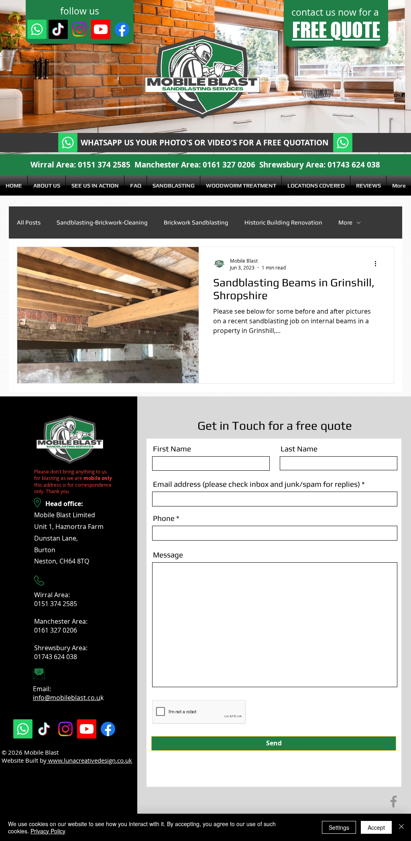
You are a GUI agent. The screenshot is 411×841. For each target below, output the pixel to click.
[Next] (366, 77)
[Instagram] (79, 29)
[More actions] (378, 264)
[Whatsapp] (37, 29)
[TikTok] (58, 29)
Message (168, 555)
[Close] (401, 827)
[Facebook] (122, 29)
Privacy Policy (48, 831)
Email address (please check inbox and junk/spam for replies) (256, 484)
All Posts (29, 222)
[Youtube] (100, 29)
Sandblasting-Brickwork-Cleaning (102, 222)
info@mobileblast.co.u (66, 697)
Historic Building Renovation (283, 222)
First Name (172, 449)
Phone (164, 518)
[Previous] (45, 77)
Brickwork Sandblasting (196, 222)
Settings (339, 827)
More (345, 222)
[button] (173, 186)
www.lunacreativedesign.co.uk (89, 760)
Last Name (299, 449)
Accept (376, 827)
